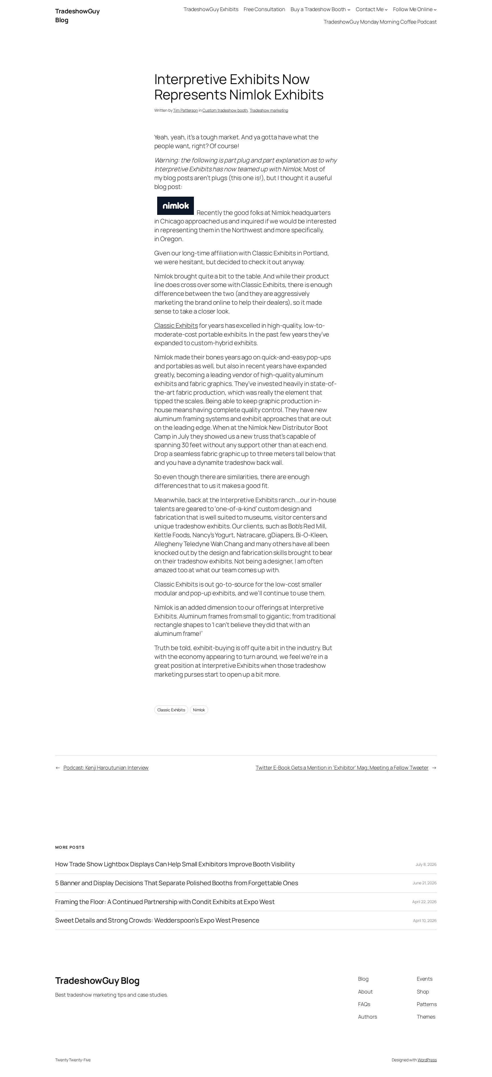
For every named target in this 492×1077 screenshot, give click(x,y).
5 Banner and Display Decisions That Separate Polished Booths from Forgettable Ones (176, 883)
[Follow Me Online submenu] (435, 9)
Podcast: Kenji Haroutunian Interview (106, 767)
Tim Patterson (185, 110)
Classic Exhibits (176, 325)
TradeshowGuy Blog (97, 980)
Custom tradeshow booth (225, 110)
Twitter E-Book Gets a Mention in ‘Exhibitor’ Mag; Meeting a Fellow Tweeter (342, 767)
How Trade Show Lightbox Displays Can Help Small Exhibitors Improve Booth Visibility (175, 864)
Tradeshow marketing (269, 110)
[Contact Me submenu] (386, 9)
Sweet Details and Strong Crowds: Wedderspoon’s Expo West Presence (157, 920)
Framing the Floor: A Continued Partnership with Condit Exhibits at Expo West (164, 901)
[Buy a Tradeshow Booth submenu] (348, 9)
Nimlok (199, 709)
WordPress (427, 1059)
